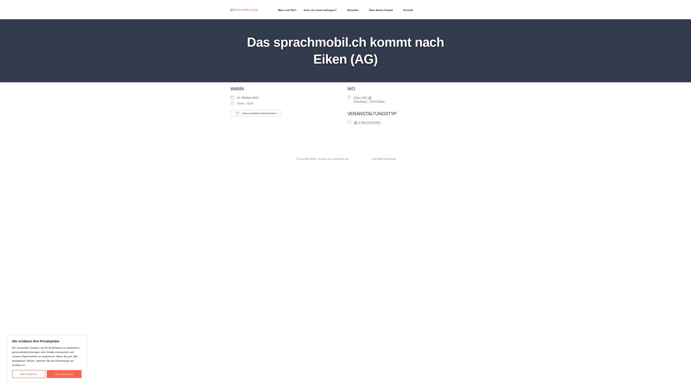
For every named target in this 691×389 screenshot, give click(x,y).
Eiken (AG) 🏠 (363, 97)
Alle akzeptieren (64, 374)
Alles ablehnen (28, 374)
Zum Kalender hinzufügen (258, 113)
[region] (46, 358)
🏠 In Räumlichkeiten (367, 122)
